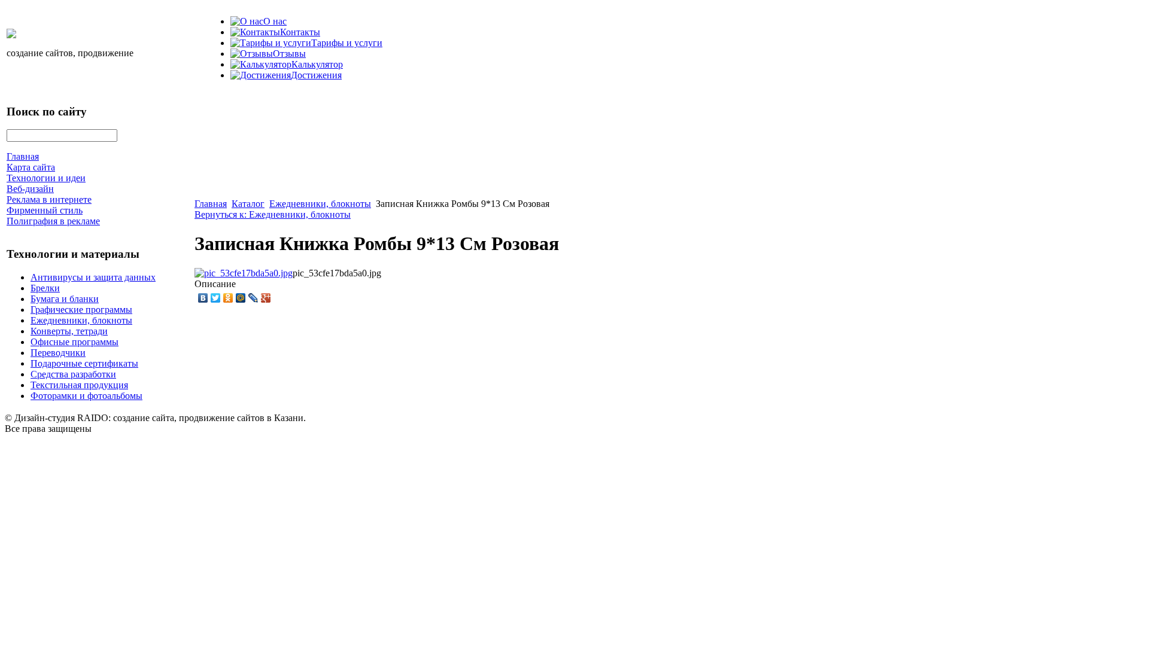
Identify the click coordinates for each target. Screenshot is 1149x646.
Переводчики (58, 353)
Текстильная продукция (79, 385)
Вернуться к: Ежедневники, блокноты (272, 214)
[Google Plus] (266, 298)
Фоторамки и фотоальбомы (86, 396)
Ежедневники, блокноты (81, 320)
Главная (210, 204)
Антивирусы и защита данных (93, 277)
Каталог (248, 204)
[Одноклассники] (228, 298)
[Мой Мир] (241, 298)
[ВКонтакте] (203, 298)
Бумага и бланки (65, 299)
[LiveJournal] (253, 298)
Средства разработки (73, 374)
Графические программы (81, 309)
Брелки (45, 288)
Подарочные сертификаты (84, 363)
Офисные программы (74, 342)
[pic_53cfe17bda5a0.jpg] (243, 273)
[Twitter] (215, 298)
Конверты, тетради (69, 331)
